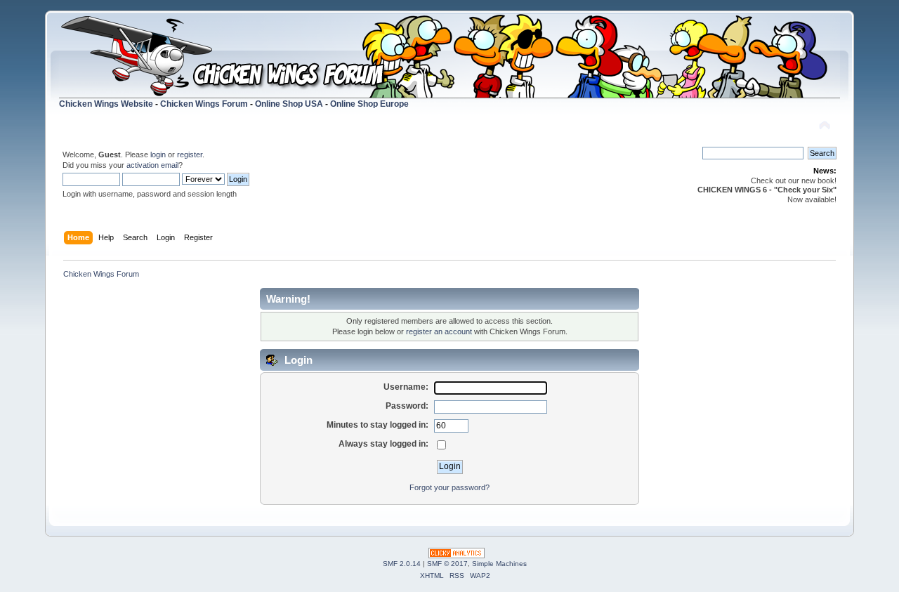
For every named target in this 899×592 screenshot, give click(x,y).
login (158, 154)
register (189, 154)
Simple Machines (499, 563)
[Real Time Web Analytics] (456, 555)
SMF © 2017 (447, 563)
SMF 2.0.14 (402, 563)
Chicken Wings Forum (204, 104)
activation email (152, 165)
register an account (439, 331)
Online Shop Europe (369, 104)
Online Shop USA (289, 104)
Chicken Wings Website (106, 104)
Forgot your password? (449, 487)
